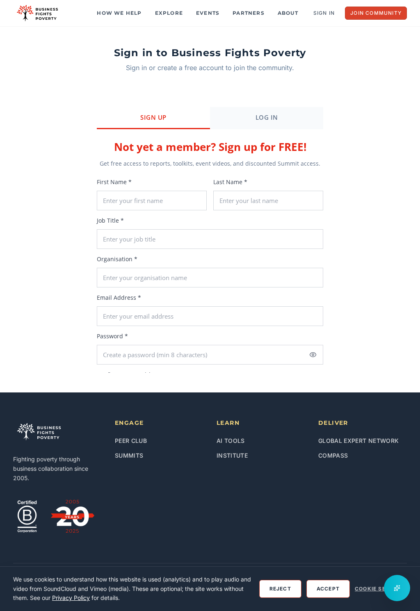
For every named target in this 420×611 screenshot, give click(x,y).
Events (207, 13)
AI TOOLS (231, 440)
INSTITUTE (232, 455)
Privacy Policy (71, 597)
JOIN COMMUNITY (376, 13)
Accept (328, 589)
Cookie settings (381, 589)
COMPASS (333, 455)
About (288, 13)
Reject (280, 589)
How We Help (119, 13)
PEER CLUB (131, 440)
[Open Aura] (397, 588)
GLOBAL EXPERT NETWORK (358, 440)
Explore (169, 13)
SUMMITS (129, 455)
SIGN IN (324, 13)
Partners (249, 13)
